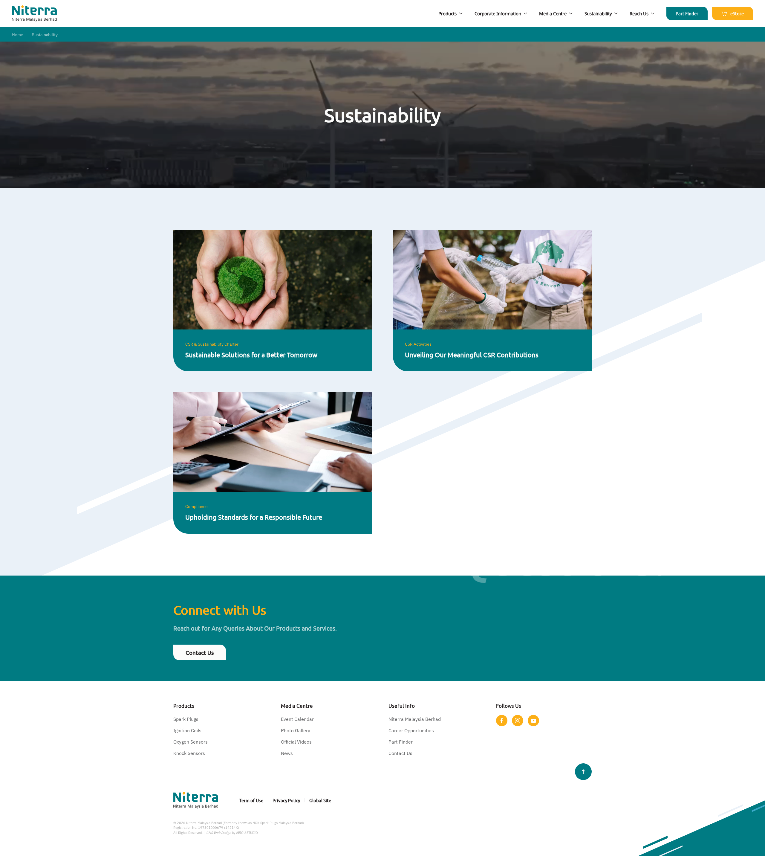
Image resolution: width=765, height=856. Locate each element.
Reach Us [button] (639, 13)
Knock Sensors (189, 753)
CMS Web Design (218, 833)
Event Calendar (297, 719)
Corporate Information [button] (498, 13)
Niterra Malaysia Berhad (414, 719)
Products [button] (447, 13)
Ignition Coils (187, 730)
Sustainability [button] (598, 13)
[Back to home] (34, 13)
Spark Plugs (185, 719)
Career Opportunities (411, 730)
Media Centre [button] (553, 13)
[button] (583, 771)
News (287, 753)
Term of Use (251, 800)
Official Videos (296, 742)
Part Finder (687, 13)
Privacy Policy (286, 800)
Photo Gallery (295, 730)
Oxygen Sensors (190, 742)
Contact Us (200, 652)
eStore (737, 13)
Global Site (320, 800)
